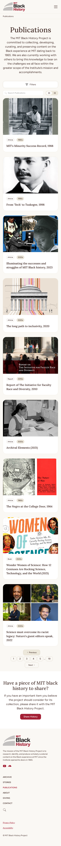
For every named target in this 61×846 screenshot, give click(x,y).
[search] (4, 809)
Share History (31, 716)
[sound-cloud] (9, 766)
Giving (6, 798)
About (6, 793)
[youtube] (4, 766)
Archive (7, 777)
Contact (7, 803)
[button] (55, 6)
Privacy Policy (9, 823)
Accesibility (8, 828)
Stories (7, 782)
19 (49, 658)
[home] (14, 6)
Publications (10, 787)
